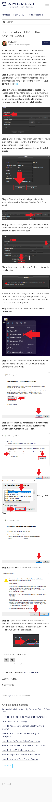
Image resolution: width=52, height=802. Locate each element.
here (16, 84)
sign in (10, 696)
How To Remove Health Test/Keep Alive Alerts (24, 745)
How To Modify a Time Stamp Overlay (20, 759)
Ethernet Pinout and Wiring (14, 721)
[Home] (18, 5)
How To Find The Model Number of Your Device (24, 717)
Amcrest (6, 15)
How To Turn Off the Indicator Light (18, 750)
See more (7, 766)
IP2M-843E (18, 15)
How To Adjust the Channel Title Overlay (21, 754)
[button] (47, 4)
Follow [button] (46, 43)
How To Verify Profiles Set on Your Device (21, 741)
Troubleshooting (35, 15)
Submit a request (31, 672)
